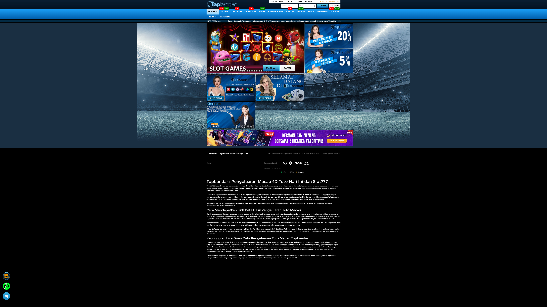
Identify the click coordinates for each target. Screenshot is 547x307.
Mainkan (271, 68)
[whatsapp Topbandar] (6, 286)
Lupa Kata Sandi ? (277, 1)
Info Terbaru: (214, 21)
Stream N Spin (275, 11)
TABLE (311, 11)
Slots (262, 11)
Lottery (334, 11)
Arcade (301, 11)
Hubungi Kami (296, 1)
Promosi (212, 16)
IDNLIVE (290, 11)
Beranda (213, 11)
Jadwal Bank (212, 154)
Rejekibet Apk (281, 229)
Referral (225, 16)
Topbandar (211, 186)
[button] (239, 71)
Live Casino (237, 11)
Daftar (335, 5)
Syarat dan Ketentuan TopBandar (234, 154)
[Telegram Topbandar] (6, 296)
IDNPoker (251, 11)
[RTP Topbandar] (6, 276)
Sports (224, 11)
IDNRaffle (322, 11)
